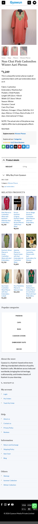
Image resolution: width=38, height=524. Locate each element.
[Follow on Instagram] (5, 504)
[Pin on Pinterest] (19, 147)
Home (3, 58)
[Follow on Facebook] (2, 504)
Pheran (15, 58)
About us (7, 419)
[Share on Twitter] (11, 147)
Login (5, 394)
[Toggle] (4, 160)
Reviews (6, 432)
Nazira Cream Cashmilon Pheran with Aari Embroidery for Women (31, 255)
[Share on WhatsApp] (3, 147)
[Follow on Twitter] (9, 504)
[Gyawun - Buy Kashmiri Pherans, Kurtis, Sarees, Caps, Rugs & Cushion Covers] (17, 2)
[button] (3, 3)
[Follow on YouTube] (12, 504)
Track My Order (9, 403)
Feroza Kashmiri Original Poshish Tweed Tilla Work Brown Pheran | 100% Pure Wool (19, 219)
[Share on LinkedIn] (23, 147)
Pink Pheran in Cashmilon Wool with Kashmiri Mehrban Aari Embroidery (6, 217)
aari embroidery (9, 186)
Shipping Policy (9, 449)
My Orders (7, 399)
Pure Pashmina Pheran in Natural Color (19, 288)
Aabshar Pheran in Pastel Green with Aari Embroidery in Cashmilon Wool (18, 256)
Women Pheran (25, 58)
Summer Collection (10, 480)
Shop (9, 58)
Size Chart (7, 454)
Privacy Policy (8, 428)
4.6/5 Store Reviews (17, 142)
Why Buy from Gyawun (16, 175)
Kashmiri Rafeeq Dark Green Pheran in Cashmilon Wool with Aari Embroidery (31, 291)
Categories (17, 139)
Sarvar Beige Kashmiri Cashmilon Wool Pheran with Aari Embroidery (30, 217)
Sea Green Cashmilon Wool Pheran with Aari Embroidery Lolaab (6, 291)
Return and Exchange (11, 445)
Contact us (7, 423)
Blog (5, 458)
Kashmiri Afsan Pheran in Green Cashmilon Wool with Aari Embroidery (7, 255)
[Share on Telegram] (27, 147)
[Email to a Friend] (15, 147)
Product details (12, 160)
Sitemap (6, 476)
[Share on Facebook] (7, 147)
